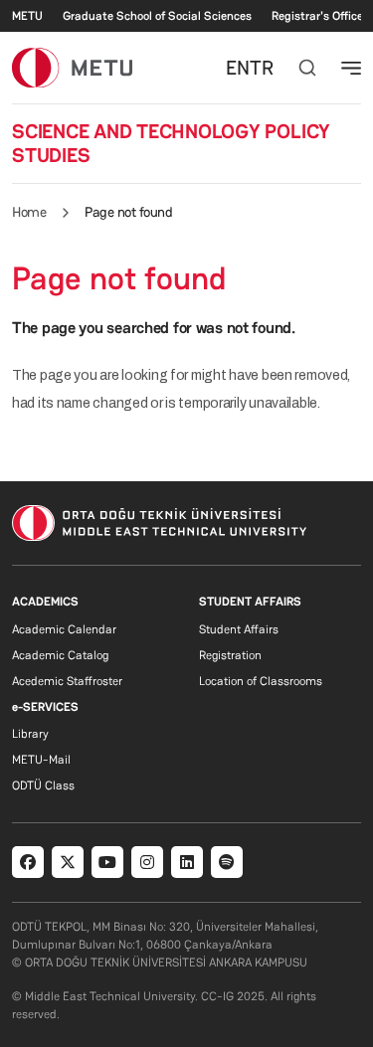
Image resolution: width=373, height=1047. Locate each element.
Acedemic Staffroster (67, 681)
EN (238, 68)
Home (29, 212)
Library (30, 734)
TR (262, 68)
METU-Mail (41, 760)
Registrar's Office (317, 16)
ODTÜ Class (43, 785)
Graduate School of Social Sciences (157, 16)
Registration (230, 655)
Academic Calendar (64, 629)
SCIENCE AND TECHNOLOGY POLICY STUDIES (171, 143)
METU (27, 16)
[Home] (72, 67)
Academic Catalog (60, 655)
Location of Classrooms (260, 681)
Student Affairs (239, 629)
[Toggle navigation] (351, 68)
